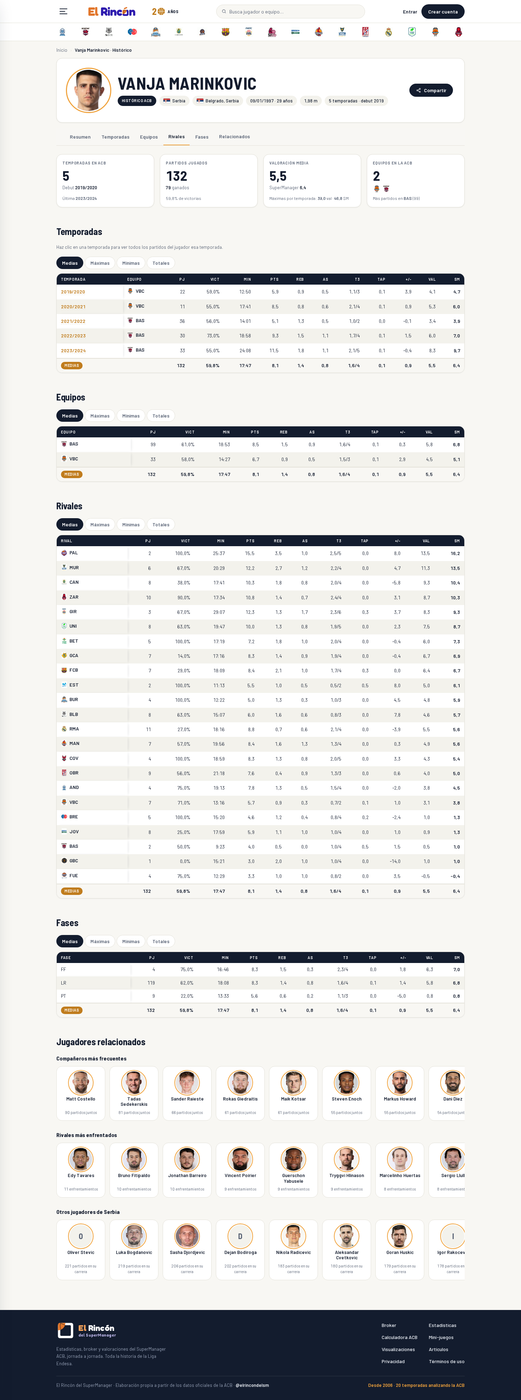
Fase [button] (66, 957)
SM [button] (457, 279)
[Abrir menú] (63, 11)
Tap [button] (381, 279)
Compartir (435, 90)
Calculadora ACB (400, 1337)
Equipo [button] (134, 279)
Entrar (410, 12)
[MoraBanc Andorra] (62, 32)
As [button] (325, 279)
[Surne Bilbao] (109, 32)
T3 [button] (357, 279)
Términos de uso (447, 1361)
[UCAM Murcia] (342, 32)
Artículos (438, 1349)
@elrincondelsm (252, 1385)
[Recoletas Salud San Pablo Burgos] (156, 32)
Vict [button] (215, 279)
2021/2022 (73, 321)
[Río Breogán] (132, 32)
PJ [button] (182, 279)
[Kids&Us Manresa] (319, 32)
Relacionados (234, 136)
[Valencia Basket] (435, 32)
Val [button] (432, 279)
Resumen (80, 136)
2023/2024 (73, 350)
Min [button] (247, 279)
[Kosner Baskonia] (86, 32)
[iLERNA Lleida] (272, 32)
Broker (389, 1325)
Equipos (149, 136)
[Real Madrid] (389, 32)
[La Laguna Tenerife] (179, 32)
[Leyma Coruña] (202, 32)
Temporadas (115, 136)
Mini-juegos (441, 1337)
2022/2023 (73, 335)
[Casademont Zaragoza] (459, 32)
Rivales (176, 136)
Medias (70, 263)
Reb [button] (300, 279)
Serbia (178, 100)
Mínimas (131, 263)
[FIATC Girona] (249, 32)
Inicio (61, 50)
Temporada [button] (73, 279)
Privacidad (393, 1361)
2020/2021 (73, 306)
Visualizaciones (398, 1349)
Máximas (100, 263)
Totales (160, 263)
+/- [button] (408, 279)
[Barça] (225, 32)
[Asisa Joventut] (296, 32)
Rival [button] (66, 540)
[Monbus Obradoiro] (365, 32)
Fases (201, 136)
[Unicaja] (412, 32)
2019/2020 (73, 292)
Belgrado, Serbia (222, 100)
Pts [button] (274, 279)
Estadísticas (442, 1325)
